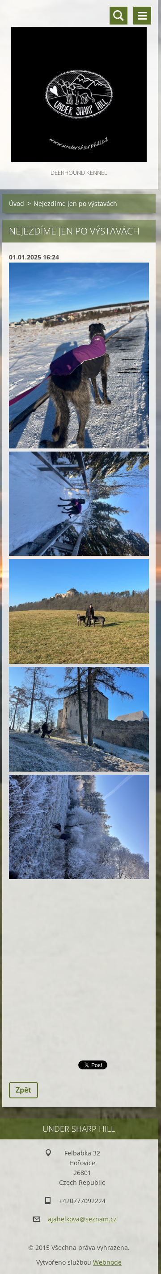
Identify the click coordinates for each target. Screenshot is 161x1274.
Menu (142, 16)
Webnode (107, 1262)
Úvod (16, 203)
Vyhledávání (118, 16)
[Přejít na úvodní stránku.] (79, 83)
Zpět (23, 1090)
